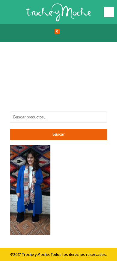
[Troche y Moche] (58, 12)
